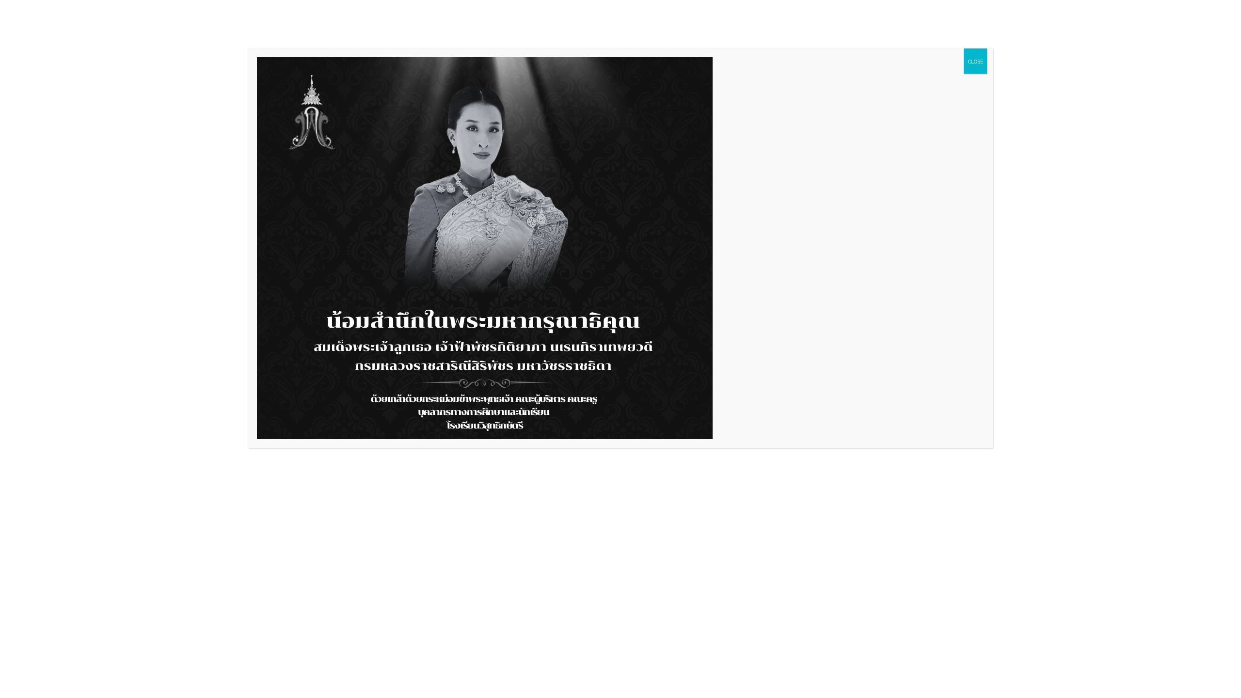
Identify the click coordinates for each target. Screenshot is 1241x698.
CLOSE (975, 61)
